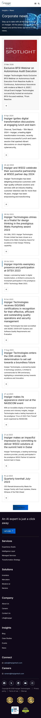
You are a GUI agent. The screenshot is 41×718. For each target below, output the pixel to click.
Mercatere (6, 580)
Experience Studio (9, 547)
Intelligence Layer (8, 551)
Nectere (5, 588)
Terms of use (13, 691)
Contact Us (6, 613)
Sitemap (24, 691)
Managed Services (9, 555)
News (4, 648)
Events (4, 643)
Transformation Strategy (11, 560)
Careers (5, 608)
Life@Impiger (7, 618)
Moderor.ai (6, 584)
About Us (5, 604)
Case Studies (7, 638)
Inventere (5, 575)
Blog (3, 634)
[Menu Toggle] (35, 3)
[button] (20, 507)
